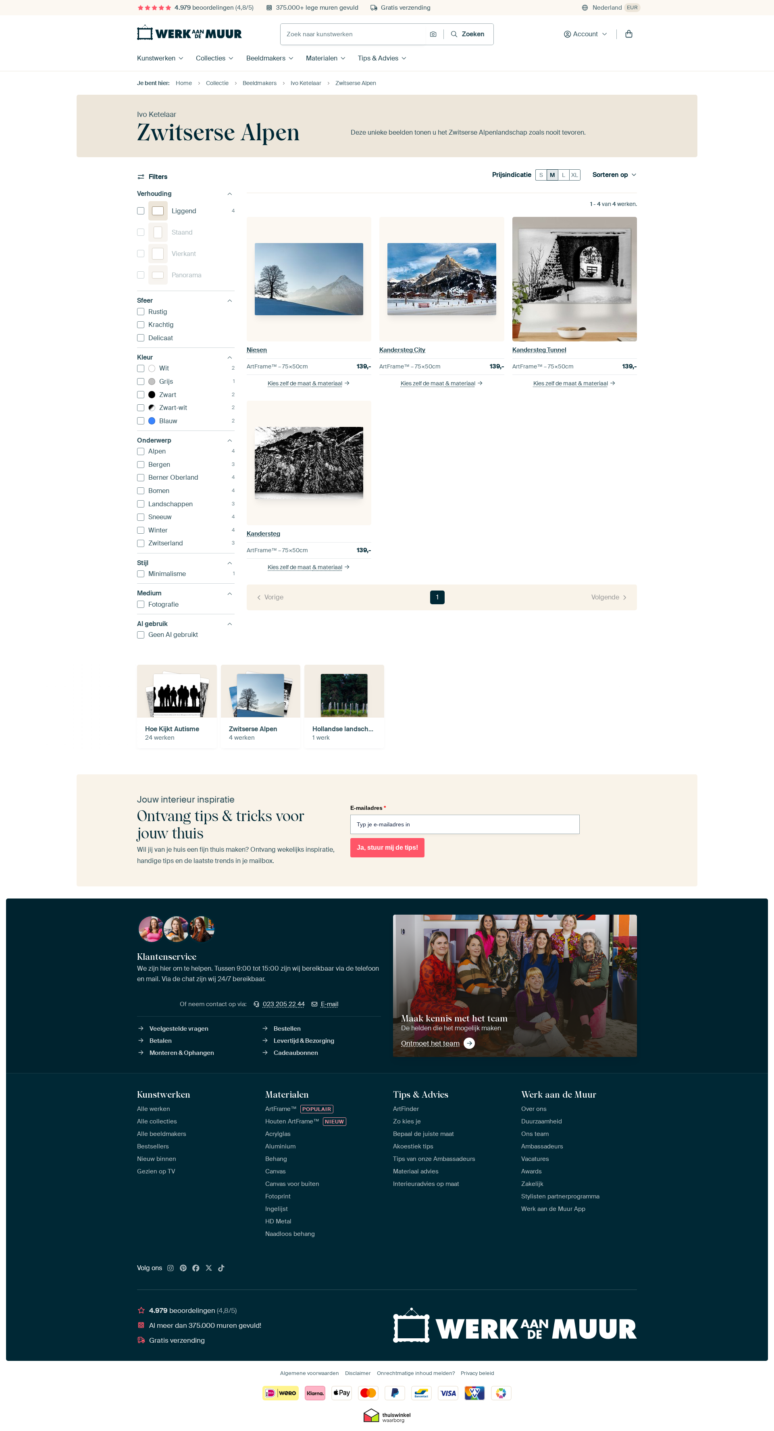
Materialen (321, 58)
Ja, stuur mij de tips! (387, 847)
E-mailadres (368, 808)
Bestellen (287, 1029)
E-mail (330, 1004)
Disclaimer (358, 1373)
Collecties (210, 58)
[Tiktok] (221, 1268)
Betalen (161, 1041)
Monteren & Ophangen (182, 1053)
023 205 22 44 (284, 1004)
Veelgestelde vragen (179, 1029)
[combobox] (353, 34)
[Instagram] (170, 1268)
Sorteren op (610, 175)
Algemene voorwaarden (309, 1373)
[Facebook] (195, 1268)
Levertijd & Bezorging (304, 1041)
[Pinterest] (183, 1268)
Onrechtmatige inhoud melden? (416, 1373)
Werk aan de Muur (559, 1094)
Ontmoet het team (430, 1043)
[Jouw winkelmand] (629, 34)
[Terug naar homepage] (189, 32)
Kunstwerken (156, 58)
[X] (208, 1268)
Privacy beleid (477, 1373)
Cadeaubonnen (296, 1053)
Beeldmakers (265, 58)
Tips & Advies (378, 58)
